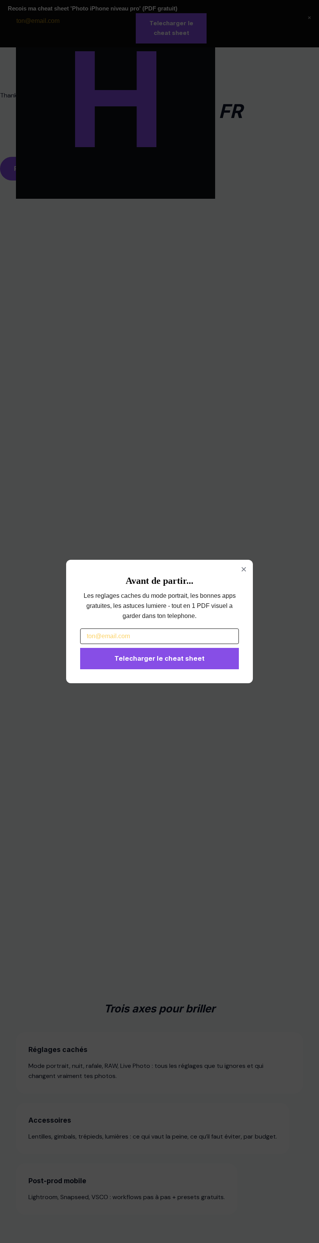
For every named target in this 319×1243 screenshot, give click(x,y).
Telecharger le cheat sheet (159, 658)
